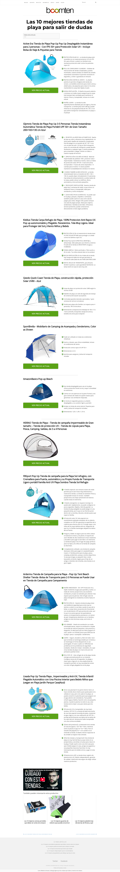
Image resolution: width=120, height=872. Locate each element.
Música (52, 2)
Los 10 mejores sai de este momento (86, 834)
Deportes (32, 2)
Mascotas (38, 2)
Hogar (62, 2)
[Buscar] (96, 2)
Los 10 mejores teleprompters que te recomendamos (60, 850)
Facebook (64, 861)
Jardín (57, 2)
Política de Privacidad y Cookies (60, 868)
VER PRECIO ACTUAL (41, 90)
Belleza (26, 2)
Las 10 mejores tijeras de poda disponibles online (38, 834)
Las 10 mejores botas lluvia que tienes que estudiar (60, 848)
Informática (46, 2)
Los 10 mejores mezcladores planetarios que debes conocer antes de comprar (60, 844)
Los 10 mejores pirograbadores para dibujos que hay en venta (60, 853)
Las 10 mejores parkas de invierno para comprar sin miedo (60, 846)
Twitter (55, 861)
